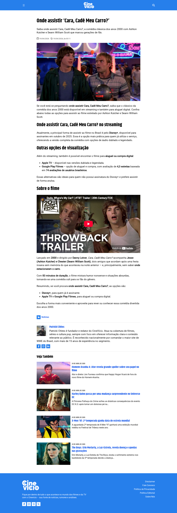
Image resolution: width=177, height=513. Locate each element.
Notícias (45, 317)
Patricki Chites (56, 327)
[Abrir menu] (23, 5)
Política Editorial (147, 493)
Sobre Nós (150, 496)
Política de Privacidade (144, 489)
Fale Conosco (148, 485)
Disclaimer (150, 481)
